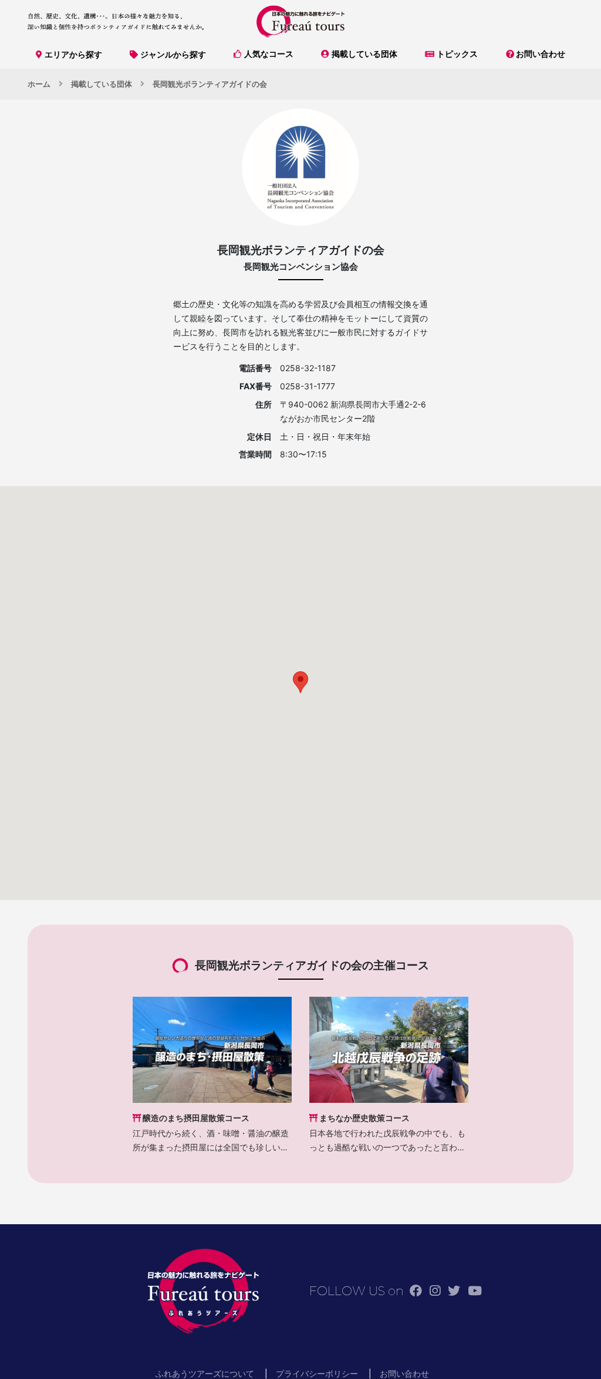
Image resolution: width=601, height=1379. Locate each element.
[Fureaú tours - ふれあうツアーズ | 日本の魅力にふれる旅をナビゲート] (300, 21)
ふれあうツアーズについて (205, 1373)
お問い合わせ (540, 54)
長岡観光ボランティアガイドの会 (210, 84)
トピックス (457, 54)
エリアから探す (73, 54)
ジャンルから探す (173, 54)
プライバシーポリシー (317, 1373)
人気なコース (268, 54)
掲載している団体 (364, 54)
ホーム (39, 84)
